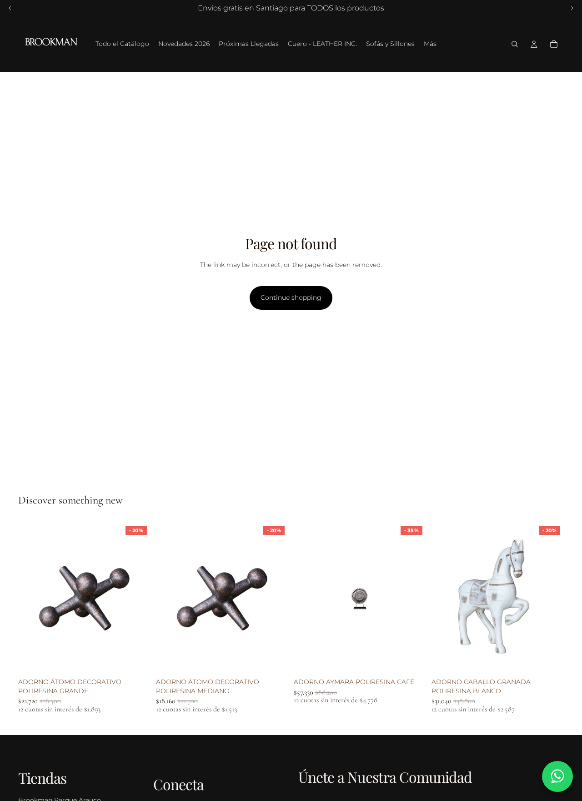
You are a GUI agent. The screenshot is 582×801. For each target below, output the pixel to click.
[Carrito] (554, 44)
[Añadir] (136, 660)
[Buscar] (515, 44)
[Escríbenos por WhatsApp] (557, 776)
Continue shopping (291, 297)
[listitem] (430, 44)
